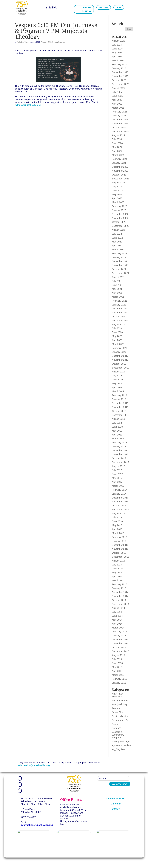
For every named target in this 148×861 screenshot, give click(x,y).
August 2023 (118, 182)
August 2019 (118, 371)
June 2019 (117, 379)
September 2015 (120, 557)
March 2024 (118, 155)
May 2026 (117, 52)
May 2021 (117, 289)
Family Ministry (119, 704)
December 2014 (120, 592)
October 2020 (119, 316)
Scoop (115, 724)
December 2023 (120, 167)
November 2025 (120, 76)
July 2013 (117, 659)
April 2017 (117, 482)
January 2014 (119, 635)
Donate (116, 808)
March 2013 (118, 675)
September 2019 (120, 367)
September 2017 (120, 462)
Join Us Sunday (86, 9)
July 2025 (117, 92)
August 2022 (118, 230)
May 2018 (117, 430)
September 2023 (120, 178)
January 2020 (119, 352)
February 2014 (119, 631)
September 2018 (120, 415)
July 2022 (117, 234)
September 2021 (120, 273)
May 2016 (117, 525)
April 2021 (117, 293)
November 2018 (120, 407)
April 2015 (117, 576)
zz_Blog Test (118, 749)
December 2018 (120, 403)
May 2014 (117, 620)
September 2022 (120, 226)
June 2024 (117, 143)
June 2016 (117, 521)
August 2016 (118, 513)
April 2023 (117, 198)
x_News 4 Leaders (121, 745)
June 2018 (117, 427)
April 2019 (117, 387)
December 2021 (120, 261)
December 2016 (120, 497)
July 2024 (117, 139)
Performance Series (122, 720)
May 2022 (117, 241)
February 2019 (119, 395)
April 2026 (117, 56)
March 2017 (118, 486)
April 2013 (117, 671)
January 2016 (119, 541)
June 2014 (117, 616)
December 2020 (120, 308)
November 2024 (120, 123)
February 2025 (119, 111)
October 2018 (119, 411)
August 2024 (118, 135)
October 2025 (119, 80)
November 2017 (120, 454)
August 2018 (118, 419)
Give (119, 7)
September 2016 (120, 509)
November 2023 (120, 170)
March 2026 (118, 60)
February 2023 (119, 206)
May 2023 (117, 194)
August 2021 (118, 277)
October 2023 (119, 174)
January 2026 (119, 68)
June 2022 (117, 237)
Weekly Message (121, 741)
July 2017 (117, 470)
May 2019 (117, 383)
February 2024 (119, 159)
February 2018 (119, 442)
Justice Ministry (120, 716)
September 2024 (120, 131)
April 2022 (117, 245)
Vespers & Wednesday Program (53, 42)
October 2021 (119, 269)
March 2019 (118, 391)
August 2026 (118, 41)
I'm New (103, 7)
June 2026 (117, 48)
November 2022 (120, 218)
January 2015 (119, 588)
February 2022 (119, 253)
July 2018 (117, 423)
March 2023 (118, 202)
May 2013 (117, 667)
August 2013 (118, 655)
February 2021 (119, 300)
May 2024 (117, 147)
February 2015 (119, 584)
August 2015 (118, 560)
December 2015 (120, 545)
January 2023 (119, 210)
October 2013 (119, 647)
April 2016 (117, 529)
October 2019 (119, 363)
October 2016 (119, 505)
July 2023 (117, 186)
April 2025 (117, 104)
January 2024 (119, 163)
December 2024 (120, 119)
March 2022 (118, 249)
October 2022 (119, 222)
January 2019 (119, 399)
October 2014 (119, 600)
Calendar (116, 803)
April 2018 (117, 434)
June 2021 (117, 285)
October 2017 (119, 458)
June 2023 (117, 190)
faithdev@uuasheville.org (28, 105)
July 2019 (117, 375)
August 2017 (118, 466)
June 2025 (117, 96)
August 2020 (118, 324)
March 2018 (118, 438)
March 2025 (118, 107)
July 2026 (117, 44)
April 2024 (117, 151)
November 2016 (120, 501)
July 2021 (117, 281)
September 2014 (120, 604)
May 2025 (117, 100)
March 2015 (118, 580)
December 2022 (120, 214)
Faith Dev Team (23, 42)
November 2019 (120, 360)
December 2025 (120, 72)
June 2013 (117, 663)
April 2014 (117, 623)
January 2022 (119, 257)
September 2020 (120, 320)
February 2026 (119, 64)
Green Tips (117, 712)
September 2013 (120, 651)
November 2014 (120, 596)
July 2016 (117, 517)
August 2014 (118, 608)
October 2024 (119, 127)
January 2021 (119, 304)
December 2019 (120, 356)
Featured (116, 708)
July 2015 (117, 564)
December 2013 (120, 639)
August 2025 (118, 88)
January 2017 (119, 493)
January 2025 (119, 115)
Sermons (116, 728)
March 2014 (118, 627)
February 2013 (119, 679)
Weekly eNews (119, 784)
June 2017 (117, 474)
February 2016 (119, 537)
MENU (53, 7)
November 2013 (120, 643)
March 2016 (118, 533)
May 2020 (117, 336)
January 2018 (119, 446)
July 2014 (117, 612)
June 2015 (117, 568)
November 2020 (120, 312)
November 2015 (120, 549)
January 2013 (119, 683)
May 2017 (117, 478)
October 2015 (119, 553)
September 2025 (120, 84)
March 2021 (118, 297)
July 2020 (117, 328)
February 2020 (119, 348)
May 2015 (117, 572)
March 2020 (118, 344)
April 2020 (117, 340)
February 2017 (119, 490)
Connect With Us (115, 798)
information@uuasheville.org (34, 765)
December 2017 (120, 450)
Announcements (120, 700)
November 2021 (120, 265)
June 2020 (117, 332)
